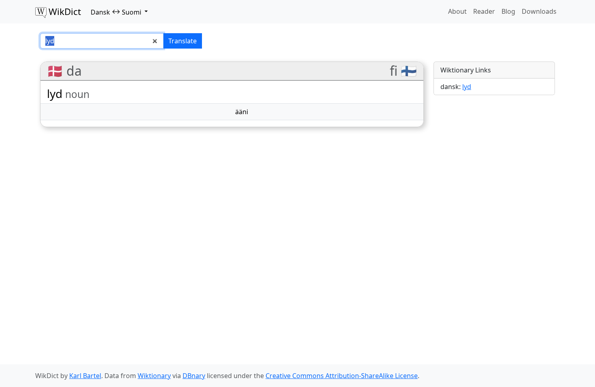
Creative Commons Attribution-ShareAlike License (342, 375)
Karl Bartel (85, 375)
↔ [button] (116, 12)
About (457, 11)
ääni (241, 111)
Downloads (539, 11)
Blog (508, 11)
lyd (466, 86)
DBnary (194, 375)
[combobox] (102, 41)
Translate (182, 40)
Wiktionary (154, 375)
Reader (484, 11)
